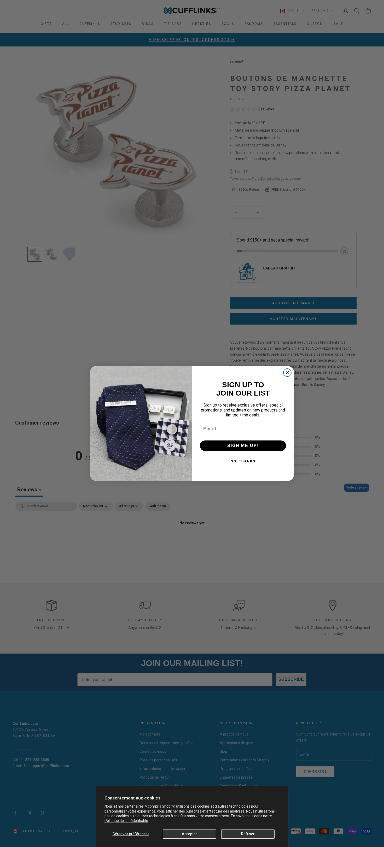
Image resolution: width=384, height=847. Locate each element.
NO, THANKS (243, 461)
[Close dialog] (287, 373)
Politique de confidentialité (126, 821)
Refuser (247, 834)
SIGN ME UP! (243, 445)
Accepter (189, 834)
